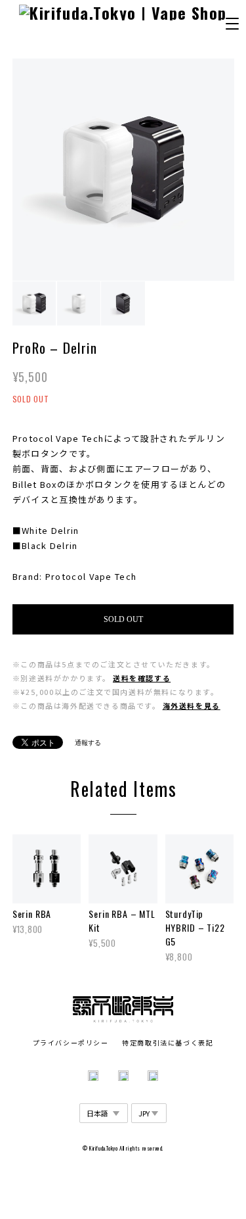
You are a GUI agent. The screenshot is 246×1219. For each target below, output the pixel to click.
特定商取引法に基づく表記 (167, 1042)
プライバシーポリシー (71, 1042)
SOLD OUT (123, 619)
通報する (88, 742)
